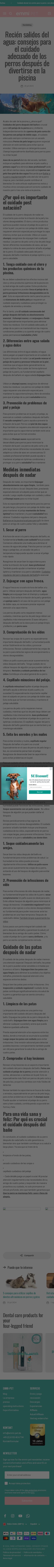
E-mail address (32, 784)
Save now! (40, 792)
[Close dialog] (51, 769)
